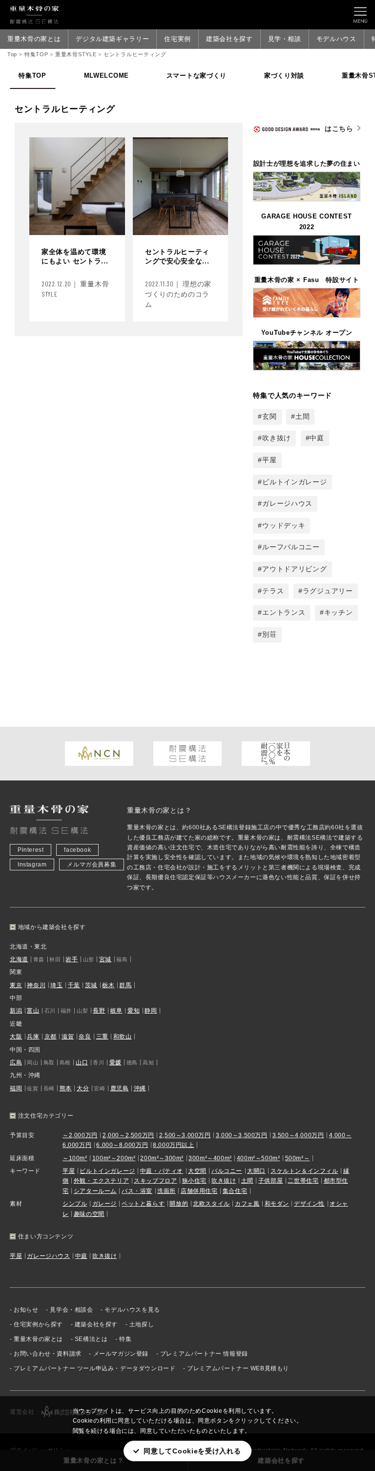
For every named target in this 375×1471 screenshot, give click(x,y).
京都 (50, 1036)
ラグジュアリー (328, 591)
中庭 (317, 438)
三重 (102, 1036)
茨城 (91, 985)
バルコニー (226, 1171)
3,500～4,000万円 (298, 1135)
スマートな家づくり (197, 75)
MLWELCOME (106, 75)
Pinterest (30, 849)
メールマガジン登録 (120, 1353)
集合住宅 (235, 1191)
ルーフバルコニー (291, 547)
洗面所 (166, 1191)
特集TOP (32, 75)
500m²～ (297, 1158)
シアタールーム (95, 1191)
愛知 (133, 1010)
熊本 (66, 1088)
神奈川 (36, 985)
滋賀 (68, 1036)
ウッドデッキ (283, 525)
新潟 (16, 1010)
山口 (82, 1062)
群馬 (125, 985)
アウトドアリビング (294, 569)
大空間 (197, 1171)
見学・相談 (284, 39)
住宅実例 (177, 39)
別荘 (269, 634)
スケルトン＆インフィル (304, 1171)
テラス (273, 591)
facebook (77, 849)
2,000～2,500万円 (128, 1135)
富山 (33, 1010)
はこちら (339, 128)
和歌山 (122, 1036)
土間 (302, 416)
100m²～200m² (114, 1158)
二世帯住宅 (303, 1180)
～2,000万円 (80, 1135)
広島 (16, 1062)
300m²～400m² (210, 1158)
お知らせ (26, 1309)
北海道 (19, 959)
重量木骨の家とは (34, 39)
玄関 (269, 416)
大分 (83, 1088)
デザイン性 (309, 1203)
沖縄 (140, 1088)
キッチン (338, 612)
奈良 (85, 1036)
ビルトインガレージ (294, 482)
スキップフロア (155, 1180)
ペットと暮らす (143, 1203)
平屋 (269, 460)
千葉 (74, 985)
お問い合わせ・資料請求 (48, 1353)
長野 (99, 1010)
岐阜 (116, 1010)
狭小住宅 (194, 1180)
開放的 (178, 1203)
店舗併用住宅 (199, 1191)
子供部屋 (270, 1180)
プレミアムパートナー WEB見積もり (238, 1368)
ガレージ (104, 1203)
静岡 (151, 1010)
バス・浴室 (137, 1191)
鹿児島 (119, 1088)
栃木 (108, 985)
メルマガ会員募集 (91, 864)
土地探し (141, 1324)
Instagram (32, 864)
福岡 (16, 1088)
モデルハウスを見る (132, 1309)
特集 (125, 1339)
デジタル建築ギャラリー (112, 39)
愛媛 (115, 1062)
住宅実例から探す (38, 1324)
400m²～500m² (258, 1158)
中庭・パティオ (161, 1171)
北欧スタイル (211, 1203)
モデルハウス (336, 39)
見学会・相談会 (71, 1309)
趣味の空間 (89, 1214)
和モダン (277, 1203)
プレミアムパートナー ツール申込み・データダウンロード (94, 1368)
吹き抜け (276, 438)
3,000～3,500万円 (242, 1135)
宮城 (105, 959)
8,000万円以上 (173, 1145)
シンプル (74, 1203)
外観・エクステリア (101, 1180)
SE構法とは (91, 1339)
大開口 (256, 1171)
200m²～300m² (162, 1158)
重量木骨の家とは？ (159, 810)
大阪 (16, 1036)
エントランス (283, 612)
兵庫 (33, 1036)
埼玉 (56, 985)
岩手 (71, 959)
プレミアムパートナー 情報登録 (204, 1353)
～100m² (74, 1158)
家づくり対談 (284, 75)
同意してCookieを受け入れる (192, 1451)
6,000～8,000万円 (122, 1145)
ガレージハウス (287, 503)
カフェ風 (247, 1203)
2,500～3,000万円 (185, 1135)
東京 (16, 985)
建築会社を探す (229, 39)
